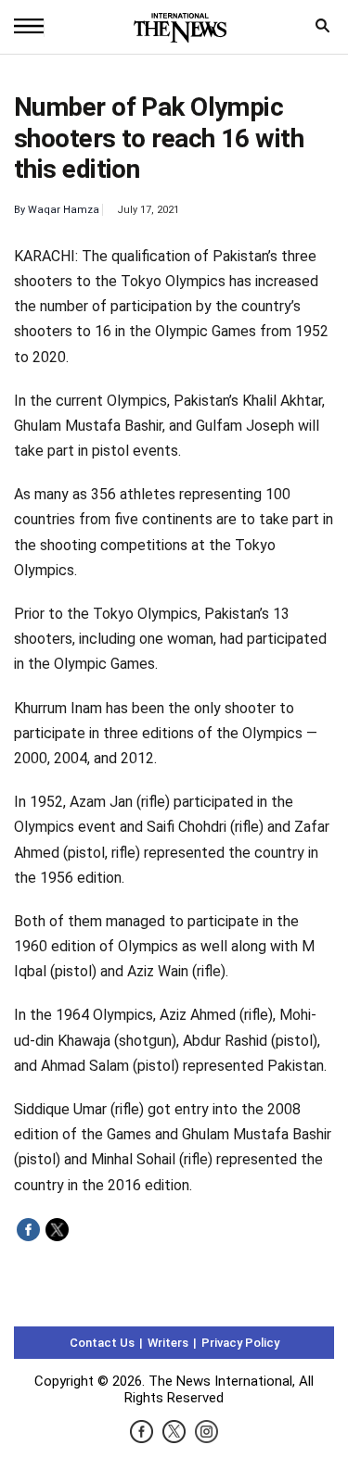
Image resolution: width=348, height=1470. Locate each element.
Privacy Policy (240, 1343)
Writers (168, 1343)
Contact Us (102, 1343)
